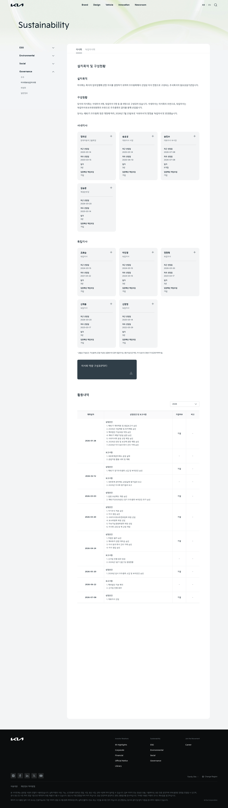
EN (209, 5)
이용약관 (14, 786)
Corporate (119, 750)
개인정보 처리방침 (28, 786)
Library (118, 766)
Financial (119, 755)
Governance (155, 761)
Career (188, 745)
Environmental (156, 750)
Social (152, 755)
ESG (152, 745)
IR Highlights (121, 745)
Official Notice (121, 761)
